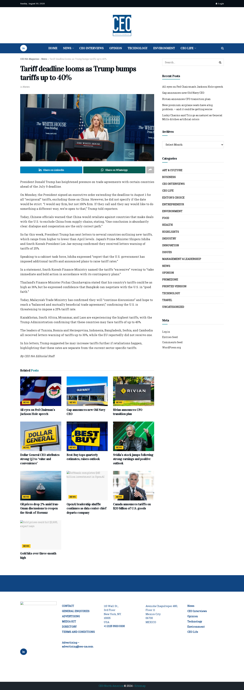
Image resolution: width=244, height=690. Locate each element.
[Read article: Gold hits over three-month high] (40, 535)
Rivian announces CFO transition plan (186, 99)
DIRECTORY (69, 626)
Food (165, 218)
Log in (166, 331)
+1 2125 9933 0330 (114, 626)
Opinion (115, 48)
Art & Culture (172, 170)
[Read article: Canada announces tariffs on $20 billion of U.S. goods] (133, 485)
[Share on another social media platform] (150, 170)
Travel (167, 300)
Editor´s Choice (173, 197)
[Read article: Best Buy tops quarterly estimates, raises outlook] (87, 436)
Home (52, 48)
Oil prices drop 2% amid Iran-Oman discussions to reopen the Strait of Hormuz (39, 508)
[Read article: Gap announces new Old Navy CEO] (87, 391)
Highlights (170, 231)
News (67, 48)
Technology (138, 48)
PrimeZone (170, 279)
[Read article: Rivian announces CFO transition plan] (133, 391)
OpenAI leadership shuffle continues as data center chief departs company (86, 508)
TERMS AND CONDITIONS (78, 631)
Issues (167, 252)
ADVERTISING (71, 616)
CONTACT (68, 606)
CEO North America (111, 685)
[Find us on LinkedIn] (23, 48)
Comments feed (172, 342)
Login (221, 3)
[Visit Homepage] (122, 25)
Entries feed (170, 337)
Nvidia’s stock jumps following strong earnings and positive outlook (133, 459)
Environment (164, 48)
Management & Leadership (181, 259)
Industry (169, 238)
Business (169, 177)
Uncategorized (173, 307)
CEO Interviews (91, 48)
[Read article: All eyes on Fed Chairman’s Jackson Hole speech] (40, 391)
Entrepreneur (173, 204)
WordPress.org (171, 347)
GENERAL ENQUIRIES (75, 611)
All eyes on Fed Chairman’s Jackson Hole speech (192, 86)
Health (167, 224)
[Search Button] (222, 48)
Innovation (170, 245)
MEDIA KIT (69, 621)
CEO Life (187, 48)
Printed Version (174, 286)
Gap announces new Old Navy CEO (183, 92)
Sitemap (140, 685)
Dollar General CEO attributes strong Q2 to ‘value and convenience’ (39, 459)
